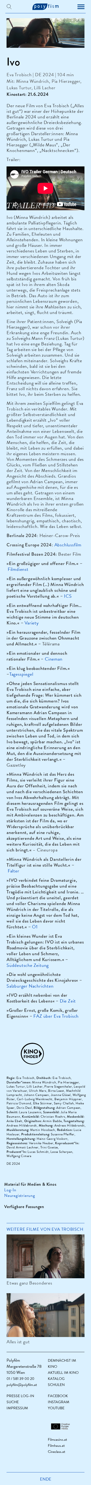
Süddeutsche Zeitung (28, 965)
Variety (31, 622)
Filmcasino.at (57, 1439)
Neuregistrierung (19, 1195)
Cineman (54, 658)
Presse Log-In (20, 1396)
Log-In (10, 1190)
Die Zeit (68, 1000)
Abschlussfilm (67, 544)
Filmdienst (18, 569)
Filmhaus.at (56, 1445)
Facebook (58, 1396)
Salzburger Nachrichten (30, 985)
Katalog (56, 1379)
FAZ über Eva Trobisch (56, 1016)
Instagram (58, 1402)
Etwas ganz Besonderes (29, 1282)
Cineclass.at (56, 1451)
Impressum (17, 1408)
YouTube (56, 1408)
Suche (13, 1402)
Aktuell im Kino (63, 1372)
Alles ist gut (18, 1341)
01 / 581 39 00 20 (20, 1379)
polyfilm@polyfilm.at (22, 1385)
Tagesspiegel (21, 674)
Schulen (56, 1385)
